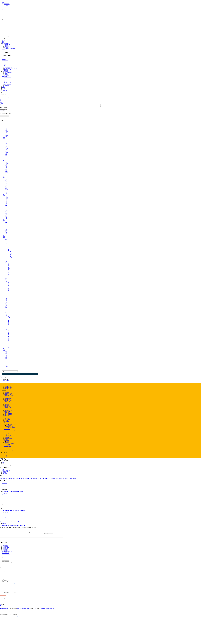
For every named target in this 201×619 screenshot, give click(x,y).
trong (65, 478)
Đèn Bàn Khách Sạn (6, 163)
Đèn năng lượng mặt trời (8, 82)
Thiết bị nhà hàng (5, 62)
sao (55, 478)
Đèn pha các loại (7, 83)
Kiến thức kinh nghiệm (6, 470)
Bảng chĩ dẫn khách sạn (8, 72)
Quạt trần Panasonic (7, 456)
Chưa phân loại (4, 469)
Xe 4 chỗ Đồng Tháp (5, 552)
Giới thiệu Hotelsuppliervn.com (7, 570)
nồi (49, 478)
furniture (29, 478)
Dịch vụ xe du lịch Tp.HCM (7, 545)
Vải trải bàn (6, 7)
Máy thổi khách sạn (11, 253)
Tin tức (3, 86)
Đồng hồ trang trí (6, 227)
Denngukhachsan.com (4, 608)
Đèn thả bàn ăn (6, 181)
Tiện (63, 478)
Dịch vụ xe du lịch (5, 546)
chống (11, 478)
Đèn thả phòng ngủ (6, 192)
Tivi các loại (6, 47)
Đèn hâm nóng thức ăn (8, 67)
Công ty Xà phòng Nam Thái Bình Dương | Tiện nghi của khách (13, 510)
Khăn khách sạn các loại (9, 318)
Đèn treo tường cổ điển (6, 209)
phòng (52, 478)
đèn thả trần (43, 608)
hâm (35, 478)
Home (3, 2)
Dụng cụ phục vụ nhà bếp (8, 66)
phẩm (54, 478)
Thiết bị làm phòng (5, 60)
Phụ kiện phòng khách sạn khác (9, 48)
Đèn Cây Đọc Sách (6, 127)
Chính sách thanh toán (5, 560)
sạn (60, 478)
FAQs (3, 89)
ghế (31, 478)
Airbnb (1, 478)
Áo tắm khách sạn (7, 4)
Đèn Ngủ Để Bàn (6, 174)
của (19, 478)
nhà (44, 478)
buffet (5, 478)
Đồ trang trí (4, 220)
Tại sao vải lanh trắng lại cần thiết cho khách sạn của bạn (12, 525)
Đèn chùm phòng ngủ (6, 152)
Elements (3, 49)
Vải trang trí (6, 8)
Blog (3, 41)
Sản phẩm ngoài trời (5, 80)
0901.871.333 (3, 595)
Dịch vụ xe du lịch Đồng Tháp (7, 551)
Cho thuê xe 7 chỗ (5, 550)
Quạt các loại (6, 46)
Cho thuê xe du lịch (5, 547)
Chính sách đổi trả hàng (6, 565)
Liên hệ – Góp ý (5, 571)
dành (23, 478)
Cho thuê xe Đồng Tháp (6, 554)
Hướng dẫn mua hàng (5, 561)
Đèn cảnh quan (6, 81)
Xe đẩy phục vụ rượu (7, 69)
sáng (58, 478)
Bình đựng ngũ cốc (7, 64)
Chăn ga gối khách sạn (8, 5)
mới (40, 478)
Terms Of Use (4, 90)
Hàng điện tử (6, 45)
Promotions (4, 9)
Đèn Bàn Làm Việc (7, 44)
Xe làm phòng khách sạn (11, 257)
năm (48, 478)
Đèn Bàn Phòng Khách (6, 171)
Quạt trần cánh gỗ (6, 353)
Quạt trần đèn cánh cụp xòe (6, 361)
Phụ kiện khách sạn (5, 43)
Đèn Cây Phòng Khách (6, 131)
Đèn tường (4, 195)
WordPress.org (4, 519)
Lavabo (9, 286)
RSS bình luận (4, 518)
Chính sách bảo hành (5, 564)
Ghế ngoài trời (6, 85)
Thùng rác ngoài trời (7, 84)
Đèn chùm (6, 73)
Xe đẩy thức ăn (6, 70)
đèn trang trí (47, 608)
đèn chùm (34, 608)
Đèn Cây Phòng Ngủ (6, 135)
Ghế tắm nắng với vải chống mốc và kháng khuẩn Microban (12, 491)
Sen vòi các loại (6, 79)
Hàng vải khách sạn (5, 3)
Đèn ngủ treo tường (6, 202)
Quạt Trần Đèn (4, 349)
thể (61, 478)
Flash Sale (3, 59)
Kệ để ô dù (6, 74)
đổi (74, 478)
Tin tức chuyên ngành (5, 473)
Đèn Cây (4, 124)
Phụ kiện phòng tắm (9, 289)
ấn (75, 478)
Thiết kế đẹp (4, 472)
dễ (26, 478)
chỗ (13, 478)
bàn (7, 478)
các (16, 478)
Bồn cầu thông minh (7, 77)
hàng (34, 478)
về (70, 478)
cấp (17, 478)
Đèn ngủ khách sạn (5, 40)
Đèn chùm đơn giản (6, 140)
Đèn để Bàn (4, 159)
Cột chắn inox (6, 75)
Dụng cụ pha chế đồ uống (8, 65)
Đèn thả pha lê (6, 185)
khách (38, 478)
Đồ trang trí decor (7, 418)
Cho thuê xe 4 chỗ (5, 549)
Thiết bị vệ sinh (4, 76)
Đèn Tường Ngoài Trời (6, 198)
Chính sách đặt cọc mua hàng (7, 562)
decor (21, 478)
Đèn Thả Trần (4, 177)
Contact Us (4, 88)
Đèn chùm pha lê (6, 144)
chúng (9, 478)
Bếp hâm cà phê (7, 63)
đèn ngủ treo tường (25, 608)
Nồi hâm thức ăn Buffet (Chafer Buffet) (10, 68)
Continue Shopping (5, 97)
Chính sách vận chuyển (6, 563)
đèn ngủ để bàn (19, 608)
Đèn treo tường (6, 205)
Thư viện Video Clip (5, 580)
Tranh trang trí (6, 233)
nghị (43, 478)
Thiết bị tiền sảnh (5, 71)
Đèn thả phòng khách (6, 188)
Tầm (67, 478)
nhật (46, 478)
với (71, 478)
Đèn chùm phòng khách (6, 148)
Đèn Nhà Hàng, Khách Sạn (6, 156)
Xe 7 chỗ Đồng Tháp (5, 553)
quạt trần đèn (51, 608)
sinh (56, 478)
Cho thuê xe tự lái (5, 548)
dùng (25, 478)
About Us (3, 87)
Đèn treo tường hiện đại (6, 213)
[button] (1, 98)
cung (14, 478)
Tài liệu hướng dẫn (5, 471)
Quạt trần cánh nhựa (6, 357)
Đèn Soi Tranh (6, 217)
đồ (73, 478)
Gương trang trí (6, 230)
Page (3, 42)
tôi (66, 478)
